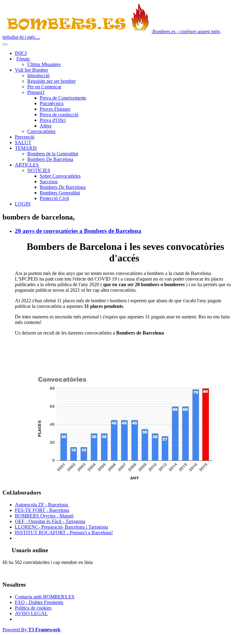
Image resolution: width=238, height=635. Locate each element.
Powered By (31, 629)
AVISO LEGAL (31, 613)
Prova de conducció (59, 114)
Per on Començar (44, 86)
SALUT (23, 142)
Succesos (49, 181)
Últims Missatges (44, 64)
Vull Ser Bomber (31, 70)
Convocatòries (41, 131)
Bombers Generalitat (60, 192)
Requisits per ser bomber (51, 81)
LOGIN (23, 203)
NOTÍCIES (38, 170)
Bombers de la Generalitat (52, 153)
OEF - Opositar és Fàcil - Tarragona (50, 521)
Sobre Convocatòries (60, 176)
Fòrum (22, 58)
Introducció (38, 75)
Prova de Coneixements (63, 97)
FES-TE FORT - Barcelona (42, 510)
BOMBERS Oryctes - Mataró (44, 515)
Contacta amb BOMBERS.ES (44, 596)
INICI (21, 53)
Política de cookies (33, 608)
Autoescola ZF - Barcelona (42, 504)
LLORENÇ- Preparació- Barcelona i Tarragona (61, 527)
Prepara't (35, 92)
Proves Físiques (55, 109)
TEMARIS (26, 148)
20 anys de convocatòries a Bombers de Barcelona (78, 231)
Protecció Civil (54, 198)
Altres (45, 125)
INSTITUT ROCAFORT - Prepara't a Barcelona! (64, 532)
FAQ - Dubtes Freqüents (39, 602)
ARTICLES (27, 164)
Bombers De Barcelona (50, 159)
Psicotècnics (52, 103)
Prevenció (24, 137)
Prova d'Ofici (53, 120)
